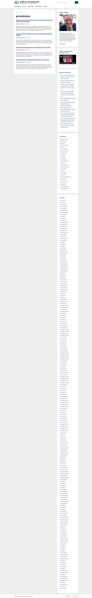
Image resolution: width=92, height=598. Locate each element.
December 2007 (63, 517)
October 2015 (63, 333)
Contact (45, 6)
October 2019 (63, 254)
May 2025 (62, 220)
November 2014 (63, 354)
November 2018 (63, 265)
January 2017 (63, 303)
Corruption (62, 141)
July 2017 (62, 293)
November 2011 (63, 426)
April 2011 (62, 440)
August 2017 (63, 291)
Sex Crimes (62, 180)
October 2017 (63, 287)
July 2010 (62, 457)
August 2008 (63, 503)
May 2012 (62, 414)
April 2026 (62, 202)
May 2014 (62, 366)
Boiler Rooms (63, 139)
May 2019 (62, 258)
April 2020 (62, 248)
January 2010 (63, 469)
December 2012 (63, 400)
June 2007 (62, 529)
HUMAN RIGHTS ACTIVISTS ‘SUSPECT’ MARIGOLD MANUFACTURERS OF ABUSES (67, 104)
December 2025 (63, 210)
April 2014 (62, 368)
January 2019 (63, 261)
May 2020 (62, 246)
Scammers (62, 178)
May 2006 (62, 546)
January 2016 (63, 327)
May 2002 (62, 574)
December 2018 (63, 263)
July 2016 (62, 315)
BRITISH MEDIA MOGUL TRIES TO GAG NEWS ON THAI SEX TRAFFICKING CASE (67, 77)
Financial (62, 155)
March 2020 (62, 250)
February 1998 (63, 576)
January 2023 (63, 226)
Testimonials (30, 6)
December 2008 (63, 495)
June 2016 (62, 317)
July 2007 (62, 527)
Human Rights (63, 164)
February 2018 (63, 281)
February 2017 (63, 301)
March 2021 (62, 236)
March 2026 (62, 204)
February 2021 (63, 238)
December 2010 (63, 447)
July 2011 (62, 434)
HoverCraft (30, 596)
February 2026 (63, 206)
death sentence (63, 145)
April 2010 (62, 463)
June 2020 (62, 244)
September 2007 (63, 523)
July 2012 (62, 410)
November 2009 (63, 473)
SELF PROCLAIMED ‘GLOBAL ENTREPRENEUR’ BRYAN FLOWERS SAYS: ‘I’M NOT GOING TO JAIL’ (67, 114)
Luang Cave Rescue (64, 166)
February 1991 (63, 584)
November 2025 (63, 212)
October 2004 (63, 556)
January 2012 (63, 422)
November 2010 (63, 449)
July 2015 (62, 339)
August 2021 (63, 234)
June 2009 (62, 483)
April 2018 (62, 277)
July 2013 (62, 386)
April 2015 (62, 345)
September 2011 (63, 430)
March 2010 (62, 465)
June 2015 (62, 341)
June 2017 (62, 295)
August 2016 (63, 313)
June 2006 (62, 544)
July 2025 (62, 216)
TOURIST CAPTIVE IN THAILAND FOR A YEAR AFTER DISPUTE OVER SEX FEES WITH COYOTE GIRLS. (34, 20)
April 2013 (62, 392)
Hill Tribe (62, 162)
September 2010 (63, 453)
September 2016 (63, 311)
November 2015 (63, 331)
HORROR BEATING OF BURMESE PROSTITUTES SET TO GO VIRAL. (32, 60)
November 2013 (63, 378)
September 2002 (63, 572)
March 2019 (62, 260)
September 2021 (63, 232)
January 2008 (63, 515)
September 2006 (63, 540)
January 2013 (63, 398)
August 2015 (63, 337)
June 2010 (62, 459)
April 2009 (62, 487)
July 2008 (62, 505)
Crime (61, 143)
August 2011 (63, 432)
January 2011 (63, 445)
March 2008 (62, 511)
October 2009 (63, 475)
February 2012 (63, 420)
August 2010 (63, 455)
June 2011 (62, 436)
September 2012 (63, 406)
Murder (62, 168)
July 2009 (62, 481)
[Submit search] (76, 2)
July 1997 (62, 582)
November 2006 (63, 538)
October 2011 (63, 428)
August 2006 (63, 542)
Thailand (62, 184)
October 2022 (63, 228)
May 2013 (62, 390)
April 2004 (62, 564)
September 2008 (63, 501)
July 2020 (62, 242)
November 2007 (63, 519)
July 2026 (62, 200)
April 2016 (62, 321)
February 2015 (63, 349)
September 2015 (63, 335)
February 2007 (63, 534)
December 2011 (63, 424)
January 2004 (63, 566)
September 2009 (63, 477)
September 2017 (63, 289)
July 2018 (62, 273)
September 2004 (63, 558)
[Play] (60, 63)
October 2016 (63, 309)
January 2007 (63, 536)
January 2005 (63, 552)
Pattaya (62, 170)
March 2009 (62, 489)
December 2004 (63, 554)
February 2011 (63, 443)
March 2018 (62, 279)
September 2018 (63, 269)
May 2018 (62, 275)
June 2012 (62, 412)
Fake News (62, 153)
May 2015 (62, 343)
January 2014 (63, 374)
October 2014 (63, 356)
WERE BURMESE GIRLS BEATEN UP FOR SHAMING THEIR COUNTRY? (33, 47)
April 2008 (62, 509)
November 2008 (63, 497)
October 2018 (63, 267)
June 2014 (62, 364)
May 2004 (62, 562)
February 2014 (63, 372)
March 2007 (62, 533)
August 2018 (63, 271)
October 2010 (63, 451)
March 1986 (62, 588)
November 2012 (63, 402)
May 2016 (62, 319)
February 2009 (63, 491)
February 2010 (63, 467)
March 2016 (62, 323)
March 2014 (62, 370)
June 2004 (62, 560)
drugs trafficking (63, 149)
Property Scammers (64, 176)
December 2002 (63, 570)
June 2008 (62, 507)
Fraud (61, 157)
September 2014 (63, 358)
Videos (24, 6)
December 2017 (63, 285)
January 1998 (63, 578)
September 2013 (63, 382)
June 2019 (62, 256)
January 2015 (63, 351)
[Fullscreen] (74, 63)
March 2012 (62, 418)
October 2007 (63, 521)
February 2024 (63, 224)
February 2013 (63, 396)
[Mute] (73, 63)
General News (63, 160)
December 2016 (63, 305)
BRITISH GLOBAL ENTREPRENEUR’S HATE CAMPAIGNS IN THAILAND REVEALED (67, 109)
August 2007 (63, 525)
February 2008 (63, 513)
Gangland (62, 158)
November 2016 (63, 307)
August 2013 (63, 384)
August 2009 (63, 479)
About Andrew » (62, 43)
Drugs (61, 147)
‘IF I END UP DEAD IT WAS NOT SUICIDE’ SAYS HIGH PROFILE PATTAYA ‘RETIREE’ (34, 34)
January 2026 (63, 208)
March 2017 (62, 299)
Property (62, 174)
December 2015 (63, 329)
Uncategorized (63, 186)
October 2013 (63, 380)
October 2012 (63, 404)
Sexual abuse (63, 182)
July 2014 (62, 362)
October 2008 (63, 499)
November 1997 (63, 580)
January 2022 (63, 230)
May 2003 (62, 568)
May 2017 (62, 297)
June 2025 (62, 218)
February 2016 (63, 325)
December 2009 (63, 471)
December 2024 (63, 222)
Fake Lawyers (63, 151)
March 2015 (62, 347)
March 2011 (62, 442)
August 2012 (63, 408)
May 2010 (62, 461)
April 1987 (62, 586)
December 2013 (63, 376)
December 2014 (63, 352)
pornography (63, 172)
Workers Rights (63, 188)
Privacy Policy (38, 6)
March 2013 (62, 394)
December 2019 (63, 252)
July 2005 (62, 548)
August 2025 (63, 214)
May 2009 (62, 485)
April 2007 (62, 531)
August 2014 (63, 360)
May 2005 (62, 550)
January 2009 (63, 493)
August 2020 (63, 240)
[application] (67, 59)
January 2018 (63, 283)
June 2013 (62, 388)
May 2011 (62, 438)
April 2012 (62, 416)
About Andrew (17, 6)
